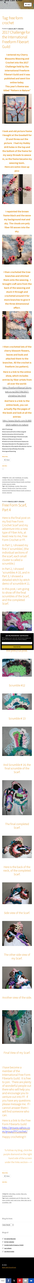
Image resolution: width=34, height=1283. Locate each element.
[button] (17, 636)
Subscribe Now (17, 647)
